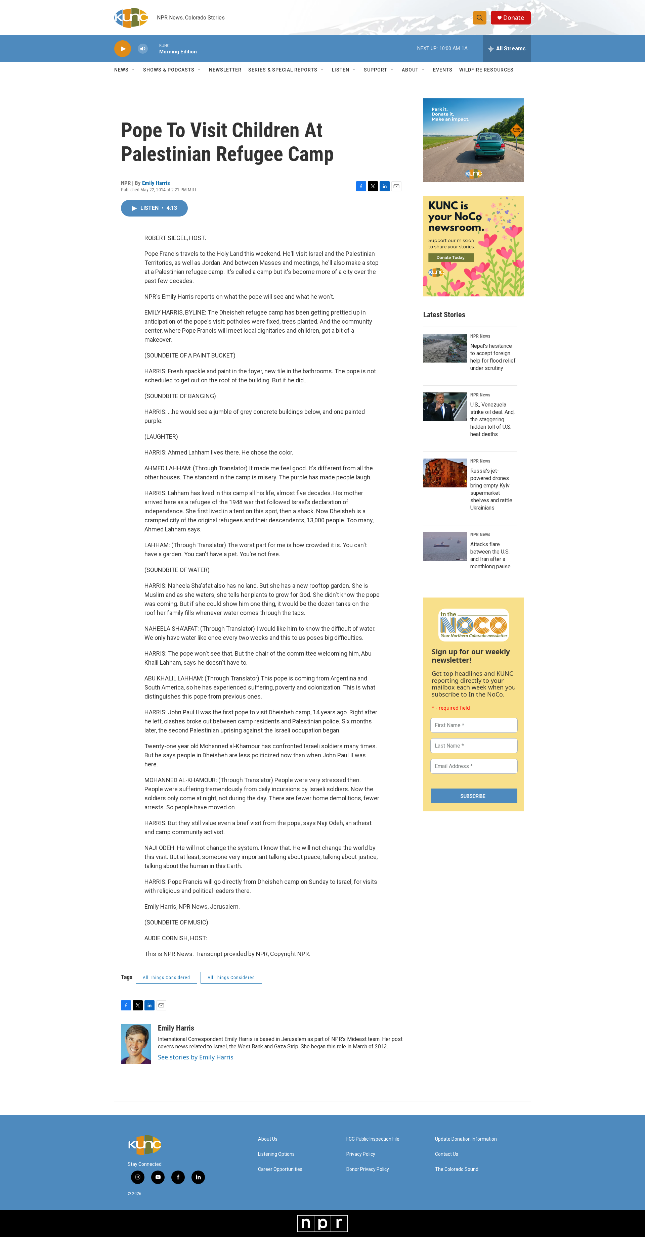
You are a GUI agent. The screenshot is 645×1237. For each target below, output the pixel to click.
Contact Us (446, 1154)
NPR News (480, 336)
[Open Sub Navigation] (133, 70)
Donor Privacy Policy (367, 1169)
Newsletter (225, 70)
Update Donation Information (466, 1139)
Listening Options (276, 1154)
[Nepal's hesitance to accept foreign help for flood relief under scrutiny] (445, 348)
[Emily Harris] (136, 1044)
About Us (267, 1139)
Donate (513, 17)
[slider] (154, 48)
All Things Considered (166, 977)
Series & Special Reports (282, 70)
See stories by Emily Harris (195, 1057)
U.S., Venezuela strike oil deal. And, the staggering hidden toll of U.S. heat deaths (492, 419)
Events (443, 70)
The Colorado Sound (456, 1169)
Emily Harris (156, 183)
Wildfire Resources (486, 70)
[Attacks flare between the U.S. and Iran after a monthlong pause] (445, 546)
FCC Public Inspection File (372, 1139)
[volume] (142, 48)
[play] (122, 49)
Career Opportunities (280, 1169)
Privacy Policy (360, 1154)
